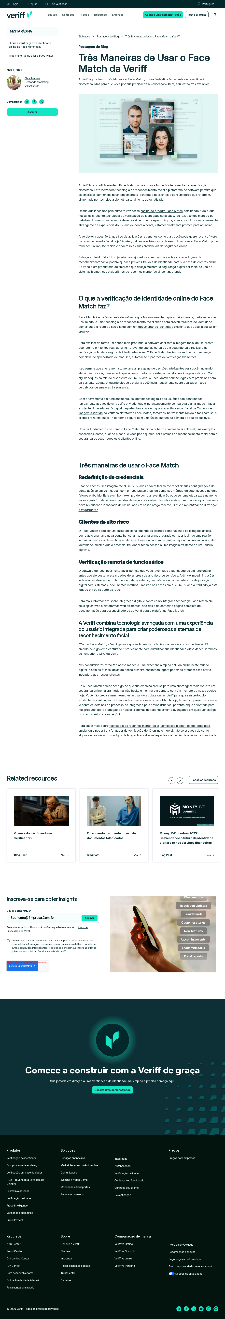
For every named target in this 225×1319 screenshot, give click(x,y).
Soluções (68, 14)
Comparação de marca (132, 1236)
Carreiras (66, 1280)
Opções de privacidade (188, 1273)
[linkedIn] (26, 101)
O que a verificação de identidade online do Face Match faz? (30, 44)
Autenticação (122, 1166)
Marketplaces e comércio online (79, 1165)
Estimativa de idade (18, 1191)
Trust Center (68, 1273)
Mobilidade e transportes (75, 1187)
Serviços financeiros (73, 1158)
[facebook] (34, 101)
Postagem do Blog (108, 36)
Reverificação (122, 1195)
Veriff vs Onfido (123, 1244)
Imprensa (66, 1258)
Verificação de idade (19, 1198)
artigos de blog (123, 735)
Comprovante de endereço (23, 1165)
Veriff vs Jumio (123, 1258)
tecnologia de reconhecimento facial (134, 725)
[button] (172, 780)
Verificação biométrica (20, 1212)
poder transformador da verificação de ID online (127, 730)
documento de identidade (155, 326)
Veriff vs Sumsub (124, 1251)
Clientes (65, 1251)
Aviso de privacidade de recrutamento (191, 1266)
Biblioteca (84, 36)
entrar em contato (157, 690)
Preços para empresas (182, 1158)
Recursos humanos (72, 1194)
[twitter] (41, 101)
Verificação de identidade (22, 1158)
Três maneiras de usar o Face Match (31, 55)
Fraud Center (14, 1251)
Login (15, 4)
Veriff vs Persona (124, 1265)
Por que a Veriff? (70, 1244)
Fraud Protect (15, 1220)
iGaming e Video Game (74, 1179)
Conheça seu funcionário (129, 1180)
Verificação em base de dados (24, 1172)
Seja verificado (59, 4)
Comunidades (69, 1172)
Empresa (118, 14)
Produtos (51, 14)
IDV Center (13, 1265)
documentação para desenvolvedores (104, 610)
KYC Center (13, 1244)
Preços (84, 14)
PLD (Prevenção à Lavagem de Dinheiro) (25, 1181)
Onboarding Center (18, 1258)
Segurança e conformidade (185, 1259)
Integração (120, 1158)
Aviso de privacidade (181, 1244)
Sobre (65, 1236)
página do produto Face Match (162, 211)
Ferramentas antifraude (20, 1287)
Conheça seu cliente (126, 1187)
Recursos (100, 14)
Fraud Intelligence (17, 1205)
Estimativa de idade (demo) (23, 1280)
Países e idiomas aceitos (75, 1265)
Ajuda (33, 4)
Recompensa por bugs (182, 1252)
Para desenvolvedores (20, 1273)
